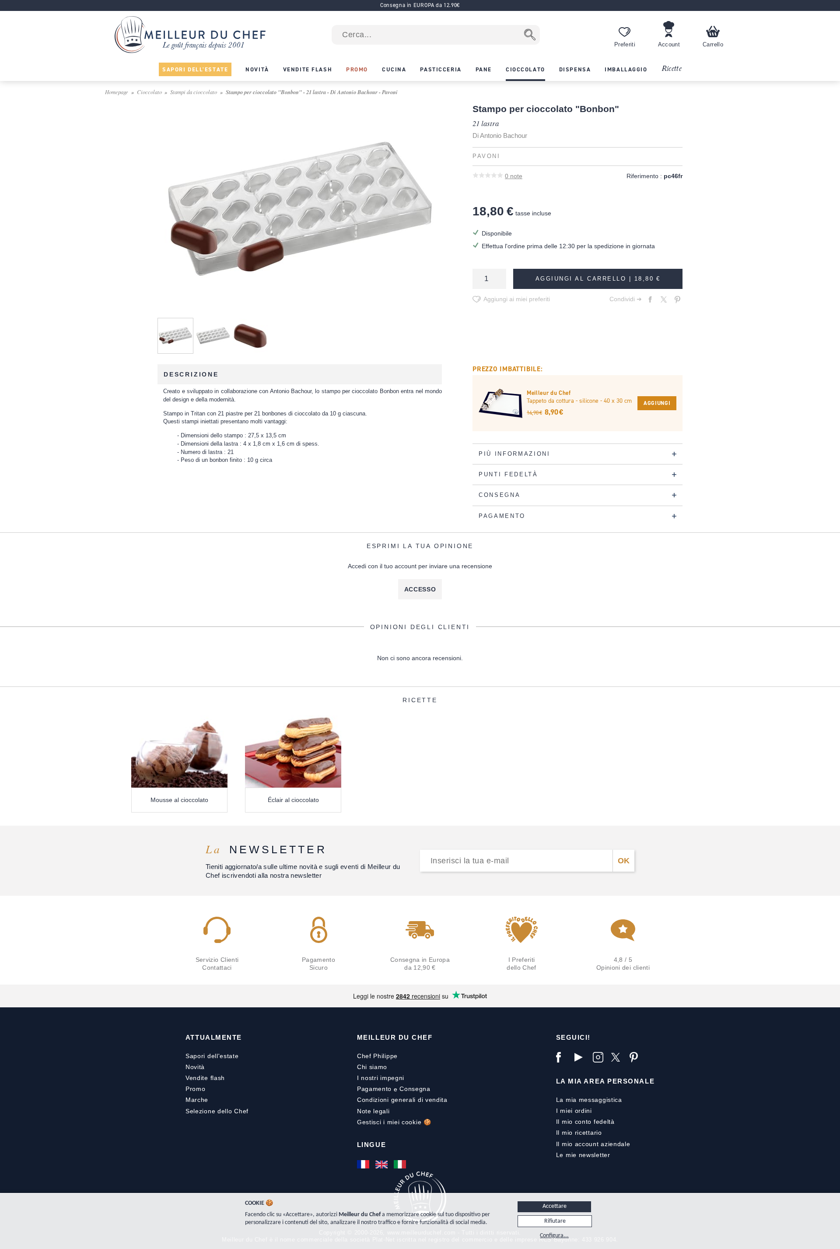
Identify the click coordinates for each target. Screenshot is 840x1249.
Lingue (371, 1144)
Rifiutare (555, 1221)
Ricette (671, 69)
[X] (618, 1057)
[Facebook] (563, 1057)
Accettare (554, 1206)
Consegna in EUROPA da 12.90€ (420, 5)
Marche (197, 1099)
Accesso (420, 589)
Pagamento (374, 1088)
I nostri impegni (380, 1077)
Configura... (554, 1235)
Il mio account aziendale (593, 1143)
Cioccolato (149, 91)
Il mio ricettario (579, 1132)
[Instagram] (600, 1057)
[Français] (364, 1165)
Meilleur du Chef (395, 1037)
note (513, 175)
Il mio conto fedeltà (585, 1121)
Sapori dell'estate (212, 1055)
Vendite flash (205, 1077)
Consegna (414, 1088)
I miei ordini (574, 1110)
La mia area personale (605, 1081)
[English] (382, 1165)
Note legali (373, 1111)
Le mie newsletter (583, 1154)
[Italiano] (401, 1165)
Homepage (116, 91)
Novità (195, 1066)
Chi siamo (372, 1066)
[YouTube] (581, 1057)
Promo (196, 1088)
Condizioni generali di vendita (402, 1099)
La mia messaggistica (589, 1099)
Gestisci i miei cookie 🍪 (394, 1122)
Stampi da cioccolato (193, 91)
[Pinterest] (637, 1057)
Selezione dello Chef (217, 1111)
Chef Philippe (377, 1055)
